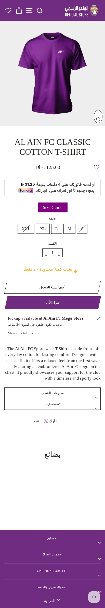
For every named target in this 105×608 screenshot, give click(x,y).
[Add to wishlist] (97, 165)
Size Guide (52, 207)
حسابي (51, 538)
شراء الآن (53, 302)
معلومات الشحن (52, 393)
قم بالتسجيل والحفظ (51, 587)
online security (51, 571)
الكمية (52, 243)
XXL (26, 228)
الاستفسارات (53, 404)
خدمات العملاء (51, 554)
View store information (23, 333)
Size (52, 219)
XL (43, 228)
